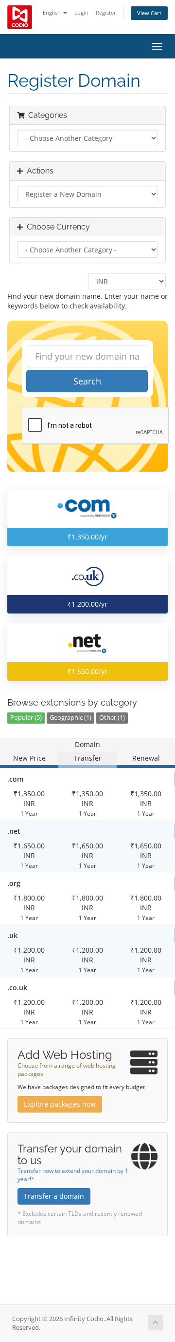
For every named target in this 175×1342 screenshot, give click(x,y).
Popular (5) (26, 717)
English (52, 12)
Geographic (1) (70, 717)
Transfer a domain (54, 1196)
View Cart (149, 13)
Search (87, 381)
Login (81, 12)
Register (106, 12)
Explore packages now (60, 1104)
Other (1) (112, 717)
